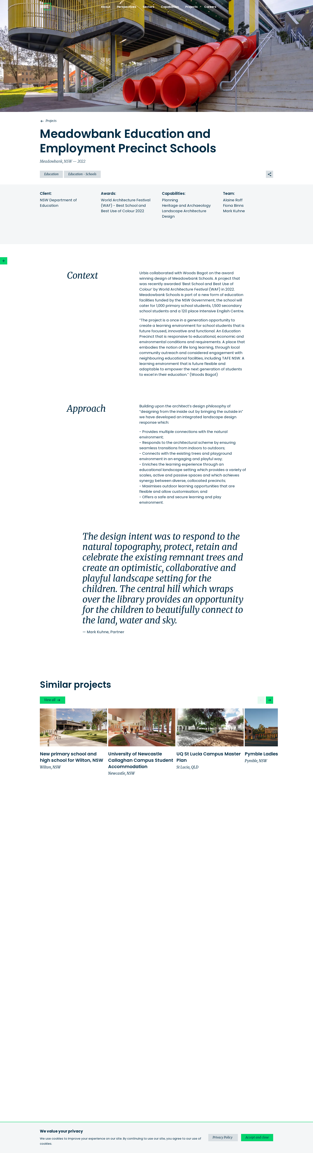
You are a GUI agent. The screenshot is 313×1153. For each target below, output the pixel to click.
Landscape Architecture (184, 210)
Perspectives (126, 7)
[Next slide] (269, 700)
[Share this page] (269, 174)
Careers (210, 7)
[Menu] (269, 6)
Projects (191, 7)
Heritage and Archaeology (186, 205)
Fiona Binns (233, 205)
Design (168, 216)
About (105, 7)
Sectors (148, 7)
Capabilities (170, 7)
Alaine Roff (233, 200)
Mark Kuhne (234, 210)
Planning (170, 200)
